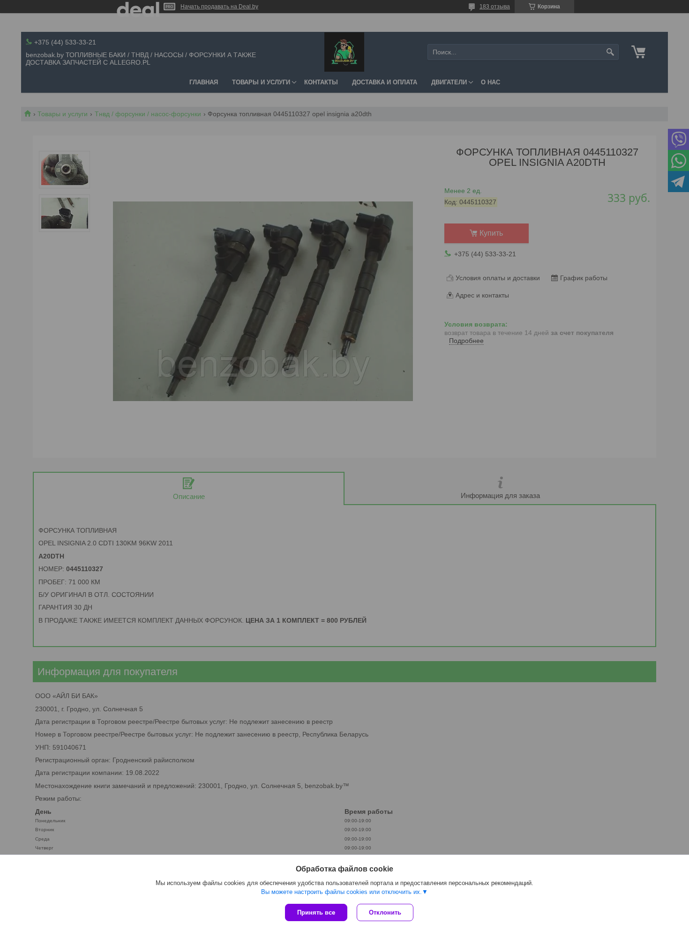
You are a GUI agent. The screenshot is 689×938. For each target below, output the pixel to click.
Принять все (316, 912)
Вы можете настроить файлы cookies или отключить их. (341, 891)
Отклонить (385, 912)
